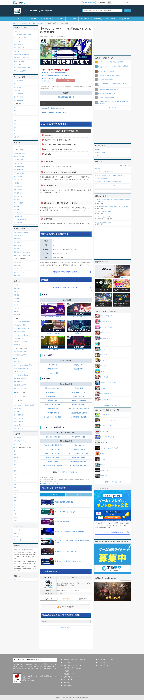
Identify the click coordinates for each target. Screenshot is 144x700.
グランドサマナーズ (106, 393)
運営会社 (66, 682)
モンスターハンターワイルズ (109, 448)
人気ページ (79, 494)
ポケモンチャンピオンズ (107, 420)
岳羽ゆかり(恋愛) (19, 173)
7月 (15, 117)
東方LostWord (104, 399)
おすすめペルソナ (52, 408)
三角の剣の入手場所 (79, 449)
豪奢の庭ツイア (18, 245)
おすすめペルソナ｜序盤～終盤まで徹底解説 (110, 62)
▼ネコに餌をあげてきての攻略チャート (55, 108)
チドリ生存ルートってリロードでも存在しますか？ (109, 181)
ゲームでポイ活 (88, 2)
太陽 (15, 514)
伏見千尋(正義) (18, 179)
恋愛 (15, 471)
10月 (15, 127)
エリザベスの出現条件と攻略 (106, 97)
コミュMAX (59, 19)
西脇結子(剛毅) (18, 189)
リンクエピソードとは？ (52, 333)
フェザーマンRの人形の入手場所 (79, 453)
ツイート (49, 599)
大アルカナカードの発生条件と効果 (24, 405)
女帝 (15, 461)
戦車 (15, 474)
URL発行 (67, 599)
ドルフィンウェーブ (106, 321)
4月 (15, 107)
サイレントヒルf (105, 459)
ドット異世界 (104, 377)
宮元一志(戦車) (18, 176)
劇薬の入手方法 (18, 381)
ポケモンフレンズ (105, 371)
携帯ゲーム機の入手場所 (52, 453)
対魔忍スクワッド (105, 332)
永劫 (15, 520)
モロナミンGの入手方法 (20, 351)
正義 (15, 477)
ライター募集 (68, 685)
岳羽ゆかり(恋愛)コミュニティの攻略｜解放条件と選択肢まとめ (113, 102)
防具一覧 (16, 536)
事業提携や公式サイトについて (73, 668)
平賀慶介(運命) (18, 186)
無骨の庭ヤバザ (18, 242)
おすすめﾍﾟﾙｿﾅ (124, 19)
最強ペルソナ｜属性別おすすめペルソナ (109, 75)
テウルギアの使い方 (79, 316)
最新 (121, 165)
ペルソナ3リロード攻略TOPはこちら (66, 288)
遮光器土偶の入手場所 (79, 457)
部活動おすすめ (78, 369)
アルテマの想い (68, 662)
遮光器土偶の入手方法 (20, 385)
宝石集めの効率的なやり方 (79, 413)
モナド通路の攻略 (78, 349)
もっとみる (112, 185)
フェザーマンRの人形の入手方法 (23, 365)
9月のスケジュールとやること (106, 93)
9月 (15, 123)
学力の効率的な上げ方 (53, 396)
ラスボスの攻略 (18, 97)
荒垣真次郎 (17, 315)
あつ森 (102, 453)
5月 (15, 110)
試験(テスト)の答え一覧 (79, 400)
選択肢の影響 (79, 388)
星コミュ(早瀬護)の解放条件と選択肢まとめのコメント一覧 (111, 206)
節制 (15, 497)
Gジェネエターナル (106, 338)
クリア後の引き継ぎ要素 (78, 417)
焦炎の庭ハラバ (18, 248)
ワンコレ (102, 388)
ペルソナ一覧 (17, 437)
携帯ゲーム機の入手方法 (21, 368)
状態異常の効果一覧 (19, 331)
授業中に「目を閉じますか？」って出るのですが (109, 175)
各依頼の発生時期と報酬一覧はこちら (66, 272)
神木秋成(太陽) (18, 216)
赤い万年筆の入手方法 (20, 355)
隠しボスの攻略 (18, 100)
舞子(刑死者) (17, 193)
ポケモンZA (103, 442)
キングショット (104, 360)
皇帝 (15, 464)
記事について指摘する (67, 607)
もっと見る (112, 108)
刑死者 (16, 490)
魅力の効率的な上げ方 (53, 392)
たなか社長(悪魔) (19, 203)
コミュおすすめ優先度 (58, 78)
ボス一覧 (16, 83)
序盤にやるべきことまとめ (53, 388)
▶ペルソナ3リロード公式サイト (49, 483)
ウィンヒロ (103, 355)
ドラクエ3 (103, 464)
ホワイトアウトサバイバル (108, 382)
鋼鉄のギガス (17, 265)
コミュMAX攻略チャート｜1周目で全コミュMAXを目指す (113, 84)
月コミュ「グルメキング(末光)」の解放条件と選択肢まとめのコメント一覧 (112, 200)
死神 (15, 494)
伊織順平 (16, 291)
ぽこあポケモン (104, 414)
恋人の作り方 (17, 411)
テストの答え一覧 (19, 48)
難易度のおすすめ (52, 369)
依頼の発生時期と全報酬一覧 (53, 445)
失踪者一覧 (17, 345)
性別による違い (78, 365)
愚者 (15, 451)
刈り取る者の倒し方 (53, 413)
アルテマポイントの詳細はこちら (113, 532)
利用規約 (66, 671)
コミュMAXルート (19, 87)
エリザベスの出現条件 (101, 178)
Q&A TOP (98, 149)
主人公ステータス (78, 396)
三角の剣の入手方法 (19, 371)
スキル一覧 (17, 530)
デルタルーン (104, 470)
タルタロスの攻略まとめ (21, 232)
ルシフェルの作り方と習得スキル (104, 217)
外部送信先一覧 (103, 665)
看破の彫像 (17, 275)
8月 (15, 120)
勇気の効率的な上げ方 (79, 392)
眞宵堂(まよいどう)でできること (107, 71)
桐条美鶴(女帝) (18, 163)
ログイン (126, 2)
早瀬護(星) (17, 209)
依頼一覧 (16, 51)
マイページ (98, 156)
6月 (15, 113)
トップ (20, 19)
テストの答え (111, 19)
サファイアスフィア (106, 316)
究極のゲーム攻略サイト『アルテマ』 (75, 659)
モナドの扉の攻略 (52, 349)
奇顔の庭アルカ (18, 238)
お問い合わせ (68, 677)
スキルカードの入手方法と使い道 (79, 408)
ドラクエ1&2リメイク (106, 431)
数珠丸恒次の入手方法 (20, 388)
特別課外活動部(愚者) (20, 153)
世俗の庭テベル (18, 235)
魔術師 (16, 454)
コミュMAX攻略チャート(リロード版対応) (56, 75)
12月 (15, 133)
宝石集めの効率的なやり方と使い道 (108, 89)
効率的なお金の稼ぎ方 (79, 404)
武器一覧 (16, 533)
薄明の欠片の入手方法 (20, 71)
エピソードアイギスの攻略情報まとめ (55, 73)
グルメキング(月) (19, 213)
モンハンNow (104, 366)
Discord (97, 168)
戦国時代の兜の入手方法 (21, 378)
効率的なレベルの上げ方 (52, 404)
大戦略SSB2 (104, 476)
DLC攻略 (33, 19)
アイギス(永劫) (18, 222)
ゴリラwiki (17, 579)
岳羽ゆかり (17, 288)
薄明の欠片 (78, 333)
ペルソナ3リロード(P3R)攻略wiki (37, 10)
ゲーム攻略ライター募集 (105, 659)
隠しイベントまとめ (19, 396)
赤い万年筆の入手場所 (79, 437)
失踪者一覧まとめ (78, 445)
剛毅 (15, 487)
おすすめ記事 (53, 494)
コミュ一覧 (72, 19)
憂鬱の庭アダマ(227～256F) (22, 252)
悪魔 (15, 500)
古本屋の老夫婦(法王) (20, 169)
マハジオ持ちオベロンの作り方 (52, 465)
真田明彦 (16, 295)
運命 (15, 484)
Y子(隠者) (16, 183)
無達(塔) (16, 206)
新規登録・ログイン (100, 152)
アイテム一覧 (17, 540)
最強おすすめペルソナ (20, 441)
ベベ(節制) (17, 199)
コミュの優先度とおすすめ (105, 79)
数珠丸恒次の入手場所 (53, 457)
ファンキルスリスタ (106, 327)
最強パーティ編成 (19, 61)
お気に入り (84, 599)
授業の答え (98, 19)
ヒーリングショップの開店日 (53, 417)
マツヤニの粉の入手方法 (21, 375)
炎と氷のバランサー (19, 272)
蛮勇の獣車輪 (17, 262)
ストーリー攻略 (46, 19)
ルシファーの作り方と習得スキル (104, 211)
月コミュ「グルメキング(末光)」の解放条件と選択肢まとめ (113, 66)
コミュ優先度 (85, 19)
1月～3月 (16, 137)
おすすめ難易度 (18, 415)
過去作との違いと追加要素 (53, 316)
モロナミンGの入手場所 (53, 437)
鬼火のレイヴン (18, 268)
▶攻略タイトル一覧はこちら (112, 405)
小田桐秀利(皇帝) (19, 166)
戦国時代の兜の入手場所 (78, 461)
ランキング (127, 165)
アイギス (16, 305)
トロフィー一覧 (53, 373)
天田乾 (16, 311)
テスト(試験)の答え (19, 93)
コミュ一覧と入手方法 (20, 38)
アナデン (102, 349)
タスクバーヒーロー (106, 426)
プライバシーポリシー (105, 662)
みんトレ (102, 343)
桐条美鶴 (16, 301)
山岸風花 (16, 298)
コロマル (16, 308)
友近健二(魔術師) (19, 156)
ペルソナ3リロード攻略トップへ (68, 472)
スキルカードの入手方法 (21, 335)
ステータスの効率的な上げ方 (22, 67)
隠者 (15, 481)
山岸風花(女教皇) (19, 160)
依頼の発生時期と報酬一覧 (66, 97)
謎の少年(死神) (18, 196)
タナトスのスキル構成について (104, 172)
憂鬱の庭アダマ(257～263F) (22, 255)
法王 (15, 467)
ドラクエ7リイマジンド (107, 437)
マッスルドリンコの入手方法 (79, 465)
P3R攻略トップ (18, 31)
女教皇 (16, 457)
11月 (15, 130)
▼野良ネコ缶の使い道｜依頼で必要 (54, 112)
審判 (15, 517)
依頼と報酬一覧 (18, 361)
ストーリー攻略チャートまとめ (22, 34)
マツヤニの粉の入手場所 (52, 449)
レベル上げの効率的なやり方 (22, 321)
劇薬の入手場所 (53, 461)
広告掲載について (69, 674)
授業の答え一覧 (53, 400)
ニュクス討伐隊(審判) (20, 219)
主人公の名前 (53, 365)
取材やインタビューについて (72, 665)
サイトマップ (68, 680)
